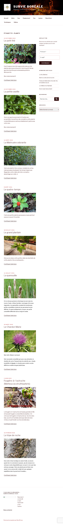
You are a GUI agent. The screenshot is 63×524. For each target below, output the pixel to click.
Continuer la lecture (10, 80)
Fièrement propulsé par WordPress (13, 520)
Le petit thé (9, 40)
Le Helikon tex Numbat (45, 85)
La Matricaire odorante (15, 142)
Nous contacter (7, 510)
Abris (12, 18)
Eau (19, 18)
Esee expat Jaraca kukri (45, 89)
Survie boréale (28, 6)
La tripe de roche (12, 435)
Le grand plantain (12, 232)
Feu (34, 18)
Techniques (7, 22)
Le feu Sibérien (43, 74)
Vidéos (16, 22)
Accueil (6, 18)
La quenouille (10, 275)
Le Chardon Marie (12, 327)
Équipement (26, 18)
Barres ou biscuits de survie (47, 77)
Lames (40, 18)
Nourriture (49, 18)
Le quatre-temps (12, 189)
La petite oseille (11, 91)
